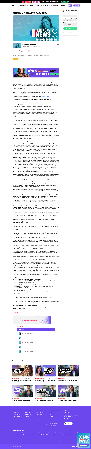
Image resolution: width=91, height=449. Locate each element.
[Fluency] (13, 5)
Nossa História (53, 425)
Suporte (37, 418)
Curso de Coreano (16, 424)
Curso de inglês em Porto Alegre (19, 434)
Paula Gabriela (28, 414)
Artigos (51, 418)
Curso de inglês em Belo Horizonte (32, 432)
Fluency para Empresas (40, 420)
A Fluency (63, 5)
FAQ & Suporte (67, 412)
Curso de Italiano (16, 418)
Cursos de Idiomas (24, 5)
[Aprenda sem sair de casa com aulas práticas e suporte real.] (36, 72)
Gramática (23, 9)
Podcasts (19, 9)
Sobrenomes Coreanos (70, 439)
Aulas (51, 414)
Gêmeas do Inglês (28, 418)
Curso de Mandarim (17, 425)
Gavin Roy (27, 416)
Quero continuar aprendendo (31, 320)
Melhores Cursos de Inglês (18, 439)
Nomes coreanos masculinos (27, 441)
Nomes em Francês (16, 441)
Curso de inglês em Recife (32, 434)
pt (68, 423)
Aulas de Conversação (35, 5)
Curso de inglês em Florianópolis (69, 434)
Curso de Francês (16, 416)
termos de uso (70, 32)
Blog (16, 9)
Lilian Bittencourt (28, 420)
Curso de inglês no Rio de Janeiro (47, 432)
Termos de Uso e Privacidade (41, 422)
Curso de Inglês (16, 412)
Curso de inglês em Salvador (60, 432)
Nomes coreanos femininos (47, 439)
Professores (43, 5)
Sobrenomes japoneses (39, 441)
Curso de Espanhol (16, 414)
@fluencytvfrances (45, 96)
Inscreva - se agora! (70, 28)
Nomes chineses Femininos (62, 441)
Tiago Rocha (27, 422)
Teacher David (28, 424)
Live (40, 378)
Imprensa (37, 416)
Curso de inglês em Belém (56, 434)
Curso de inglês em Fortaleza (44, 434)
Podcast (16, 59)
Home (14, 9)
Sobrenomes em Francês (50, 441)
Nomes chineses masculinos (59, 439)
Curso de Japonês (16, 422)
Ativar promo (64, 1)
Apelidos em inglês (36, 439)
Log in (70, 5)
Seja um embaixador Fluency (41, 424)
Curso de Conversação (40, 412)
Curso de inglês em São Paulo (18, 432)
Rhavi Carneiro (28, 412)
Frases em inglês (28, 439)
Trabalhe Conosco (39, 414)
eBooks (51, 420)
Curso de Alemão (16, 420)
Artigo (17, 378)
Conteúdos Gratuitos (53, 5)
